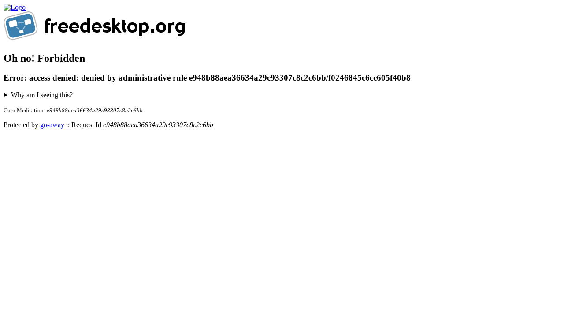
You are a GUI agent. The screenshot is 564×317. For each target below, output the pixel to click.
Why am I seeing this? (42, 95)
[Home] (15, 7)
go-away (52, 125)
